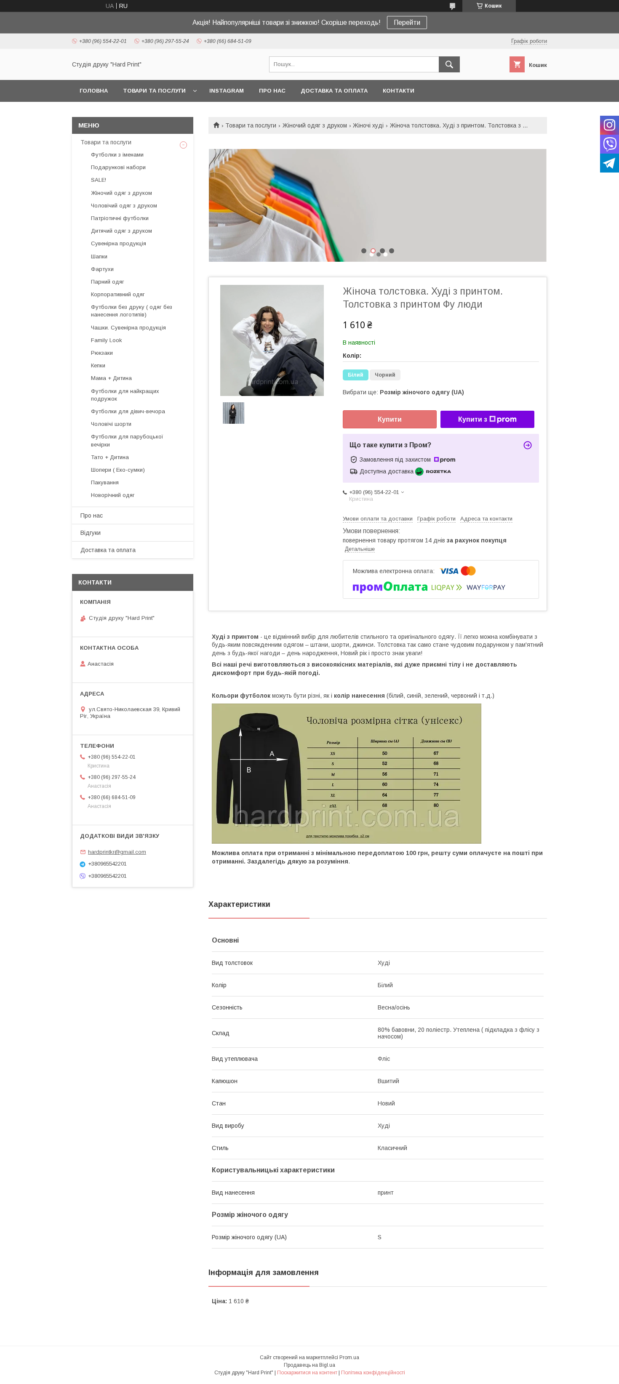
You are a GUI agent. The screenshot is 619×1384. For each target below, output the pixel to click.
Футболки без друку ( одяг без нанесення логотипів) (131, 311)
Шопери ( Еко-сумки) (118, 470)
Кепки (98, 365)
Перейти (407, 22)
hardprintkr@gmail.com (117, 852)
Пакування (105, 482)
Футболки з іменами (117, 154)
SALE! (98, 180)
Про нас (272, 91)
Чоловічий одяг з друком (124, 205)
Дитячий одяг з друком (121, 231)
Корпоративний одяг (118, 294)
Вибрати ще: (403, 392)
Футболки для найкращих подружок (125, 395)
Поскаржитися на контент (307, 1373)
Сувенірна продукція (118, 243)
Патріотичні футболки (120, 218)
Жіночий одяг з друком (315, 125)
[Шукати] (449, 64)
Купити (390, 419)
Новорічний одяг (113, 495)
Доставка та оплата (334, 91)
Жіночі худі (368, 125)
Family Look (106, 340)
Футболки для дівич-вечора (128, 411)
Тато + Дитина (110, 457)
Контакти (398, 91)
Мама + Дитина (111, 378)
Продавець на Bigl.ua (309, 1365)
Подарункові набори (118, 167)
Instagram (226, 91)
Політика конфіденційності (373, 1373)
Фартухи (102, 269)
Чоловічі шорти (111, 424)
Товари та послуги (154, 91)
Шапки (99, 256)
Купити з (472, 419)
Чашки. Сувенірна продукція (128, 327)
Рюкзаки (102, 353)
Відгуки (90, 532)
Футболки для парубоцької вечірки (127, 440)
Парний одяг (107, 282)
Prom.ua (349, 1357)
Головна (94, 91)
